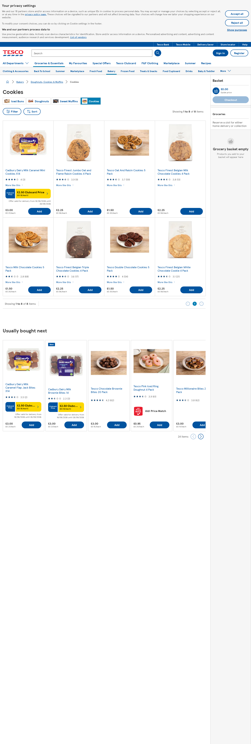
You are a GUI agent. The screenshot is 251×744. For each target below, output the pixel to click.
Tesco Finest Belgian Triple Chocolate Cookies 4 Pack (72, 268)
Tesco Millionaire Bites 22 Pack (191, 390)
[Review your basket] (216, 90)
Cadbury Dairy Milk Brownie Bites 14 (59, 391)
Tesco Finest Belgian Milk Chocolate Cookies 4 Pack (174, 172)
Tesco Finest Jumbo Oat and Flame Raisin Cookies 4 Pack (73, 172)
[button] (163, 44)
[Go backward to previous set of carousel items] (193, 436)
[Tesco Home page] (13, 53)
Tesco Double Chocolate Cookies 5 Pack (128, 268)
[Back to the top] (127, 317)
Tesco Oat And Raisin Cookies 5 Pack (126, 172)
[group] (23, 385)
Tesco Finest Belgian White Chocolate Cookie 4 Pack (174, 268)
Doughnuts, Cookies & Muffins (47, 81)
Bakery (20, 81)
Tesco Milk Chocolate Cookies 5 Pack (24, 268)
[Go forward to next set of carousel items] (201, 436)
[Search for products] (157, 53)
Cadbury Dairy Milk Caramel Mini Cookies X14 (25, 172)
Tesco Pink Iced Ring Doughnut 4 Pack (146, 387)
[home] (7, 82)
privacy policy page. (36, 14)
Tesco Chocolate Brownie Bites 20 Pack (106, 390)
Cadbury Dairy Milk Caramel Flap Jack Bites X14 (20, 387)
